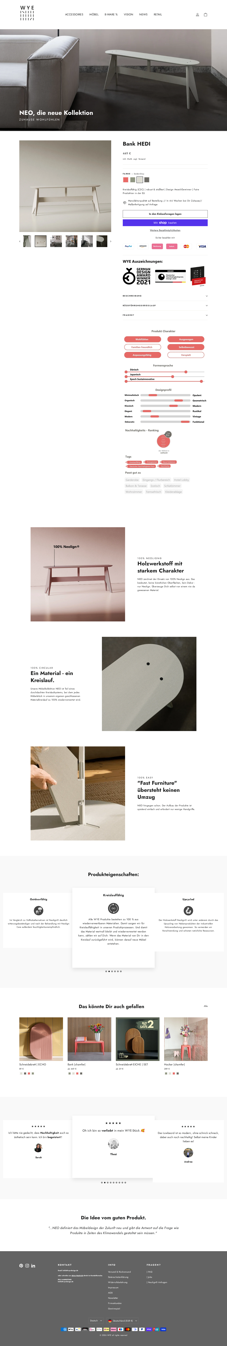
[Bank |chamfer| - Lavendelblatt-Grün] (69, 1073)
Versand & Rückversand (119, 1271)
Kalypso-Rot (126, 180)
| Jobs (149, 1277)
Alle (206, 1006)
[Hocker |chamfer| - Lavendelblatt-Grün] (166, 1073)
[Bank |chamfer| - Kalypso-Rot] (77, 1073)
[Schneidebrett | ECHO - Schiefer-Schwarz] (25, 1073)
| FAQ (149, 1271)
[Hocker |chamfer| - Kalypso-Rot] (173, 1073)
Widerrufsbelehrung (118, 1282)
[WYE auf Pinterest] (21, 1265)
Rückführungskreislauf (139, 305)
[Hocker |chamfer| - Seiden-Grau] (170, 1073)
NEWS (143, 14)
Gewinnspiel (114, 1308)
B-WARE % (111, 14)
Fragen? (129, 315)
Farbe (133, 173)
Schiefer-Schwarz (147, 180)
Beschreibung (132, 295)
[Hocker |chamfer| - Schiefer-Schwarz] (177, 1073)
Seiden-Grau (140, 180)
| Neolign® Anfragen (157, 1282)
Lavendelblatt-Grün (133, 180)
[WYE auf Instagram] (27, 1265)
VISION (128, 14)
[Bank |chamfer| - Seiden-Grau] (73, 1073)
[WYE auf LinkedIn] (33, 1265)
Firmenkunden (115, 1303)
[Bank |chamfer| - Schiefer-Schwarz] (81, 1073)
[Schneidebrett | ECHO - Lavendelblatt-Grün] (33, 1073)
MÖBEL (94, 14)
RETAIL (158, 14)
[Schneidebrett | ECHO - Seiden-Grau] (21, 1073)
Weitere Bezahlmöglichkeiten (165, 230)
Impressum (113, 1287)
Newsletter (113, 1298)
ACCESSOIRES (74, 14)
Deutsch (94, 1320)
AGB (110, 1292)
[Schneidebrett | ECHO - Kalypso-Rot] (29, 1073)
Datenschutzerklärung (118, 1277)
